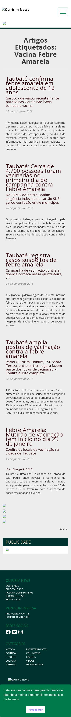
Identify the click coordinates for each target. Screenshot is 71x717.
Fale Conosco (14, 589)
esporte (11, 657)
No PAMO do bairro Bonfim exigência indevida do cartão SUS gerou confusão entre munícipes (32, 199)
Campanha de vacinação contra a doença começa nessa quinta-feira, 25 (34, 274)
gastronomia (35, 664)
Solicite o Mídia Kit (17, 617)
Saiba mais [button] (11, 699)
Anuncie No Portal (17, 613)
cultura (11, 660)
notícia (10, 649)
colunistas (33, 653)
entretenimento (36, 649)
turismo (11, 664)
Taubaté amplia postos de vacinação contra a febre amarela (33, 349)
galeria (31, 657)
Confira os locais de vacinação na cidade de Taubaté (32, 451)
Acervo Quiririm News (19, 592)
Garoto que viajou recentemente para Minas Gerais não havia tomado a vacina (32, 102)
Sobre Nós (12, 585)
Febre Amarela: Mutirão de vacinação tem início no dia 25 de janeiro (34, 436)
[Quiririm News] (22, 9)
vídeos (30, 660)
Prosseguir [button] (36, 709)
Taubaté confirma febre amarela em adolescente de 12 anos (30, 85)
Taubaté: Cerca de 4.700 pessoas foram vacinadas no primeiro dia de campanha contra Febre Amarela (33, 177)
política (11, 653)
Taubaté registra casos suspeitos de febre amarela (31, 259)
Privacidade (13, 599)
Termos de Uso (15, 596)
